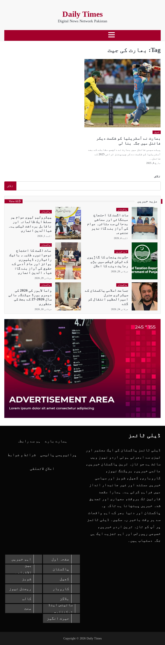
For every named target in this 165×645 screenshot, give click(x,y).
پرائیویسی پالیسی (58, 455)
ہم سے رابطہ (29, 441)
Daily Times (82, 14)
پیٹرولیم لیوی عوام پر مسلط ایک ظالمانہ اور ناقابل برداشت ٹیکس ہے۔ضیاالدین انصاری (30, 224)
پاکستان (122, 209)
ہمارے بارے (56, 441)
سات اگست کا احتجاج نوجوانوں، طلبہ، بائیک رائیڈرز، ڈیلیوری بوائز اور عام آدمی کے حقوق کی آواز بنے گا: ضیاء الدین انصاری (30, 261)
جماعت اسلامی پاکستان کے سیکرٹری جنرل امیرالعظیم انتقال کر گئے (106, 297)
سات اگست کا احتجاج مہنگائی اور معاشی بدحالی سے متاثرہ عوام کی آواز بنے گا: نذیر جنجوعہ (107, 224)
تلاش (157, 176)
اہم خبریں (121, 251)
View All (14, 201)
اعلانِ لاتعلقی (42, 468)
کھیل (156, 132)
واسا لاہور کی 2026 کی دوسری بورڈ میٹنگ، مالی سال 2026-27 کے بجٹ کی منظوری (30, 297)
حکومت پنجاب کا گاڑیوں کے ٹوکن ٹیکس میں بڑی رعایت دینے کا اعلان (107, 261)
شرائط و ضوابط (22, 455)
